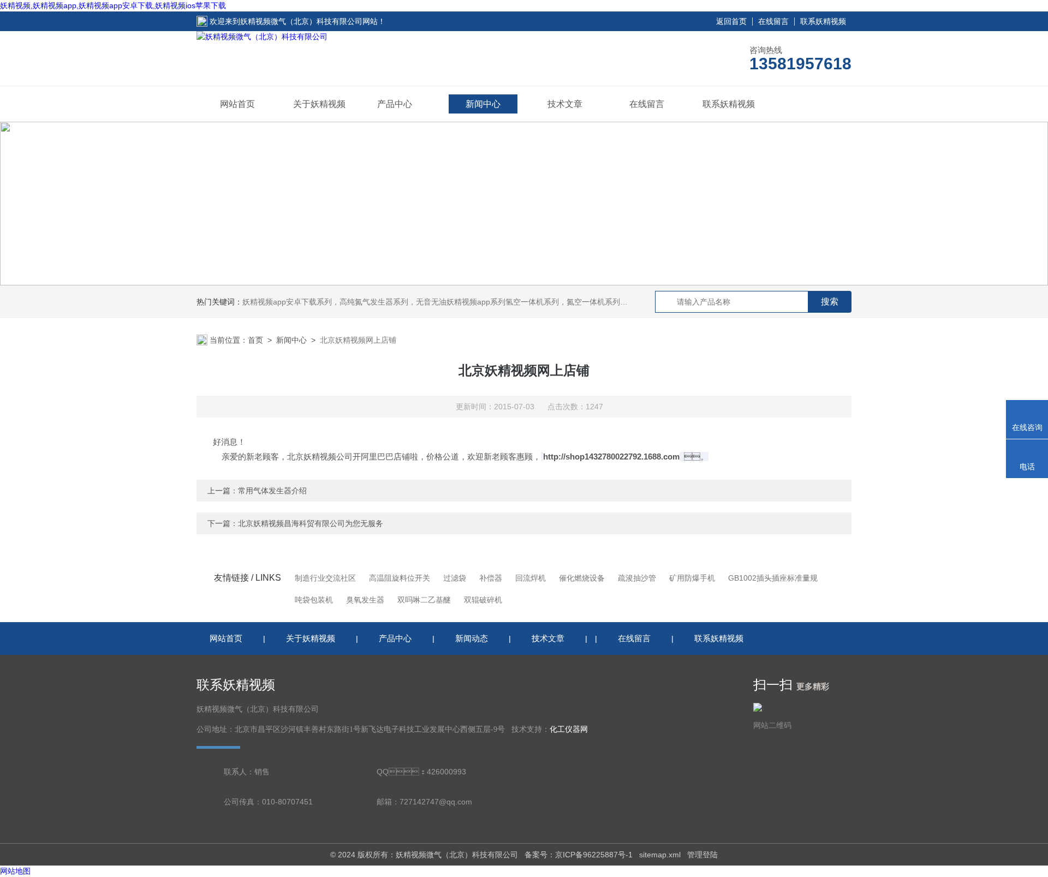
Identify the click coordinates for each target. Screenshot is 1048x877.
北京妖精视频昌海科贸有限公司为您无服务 (310, 523)
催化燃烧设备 (582, 578)
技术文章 (564, 104)
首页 (255, 340)
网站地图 (15, 871)
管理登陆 (702, 854)
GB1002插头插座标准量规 (773, 578)
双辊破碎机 (483, 599)
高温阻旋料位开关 (399, 578)
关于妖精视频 (319, 104)
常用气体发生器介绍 (272, 490)
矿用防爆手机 (692, 578)
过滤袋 (454, 578)
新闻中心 (483, 104)
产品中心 (394, 104)
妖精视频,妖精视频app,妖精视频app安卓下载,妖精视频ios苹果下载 (113, 5)
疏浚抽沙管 (637, 578)
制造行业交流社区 (325, 578)
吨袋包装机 (314, 599)
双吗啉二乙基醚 (424, 599)
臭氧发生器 (365, 599)
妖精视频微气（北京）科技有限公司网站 (309, 21)
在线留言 (773, 21)
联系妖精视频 (823, 21)
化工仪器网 (569, 729)
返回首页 (731, 21)
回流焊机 (530, 578)
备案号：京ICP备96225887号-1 (579, 854)
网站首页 (237, 104)
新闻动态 (471, 638)
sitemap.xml (660, 854)
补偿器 (490, 578)
